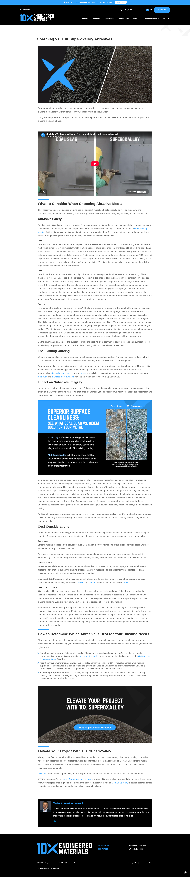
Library (164, 18)
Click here (42, 773)
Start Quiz (121, 2)
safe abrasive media (88, 656)
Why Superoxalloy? (133, 18)
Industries (96, 18)
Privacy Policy (133, 863)
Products (85, 18)
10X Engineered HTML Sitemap (48, 868)
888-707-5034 (25, 10)
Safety (121, 18)
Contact (162, 10)
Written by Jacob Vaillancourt (68, 803)
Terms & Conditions (146, 863)
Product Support (151, 18)
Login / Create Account (134, 10)
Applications (109, 18)
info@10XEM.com (105, 845)
